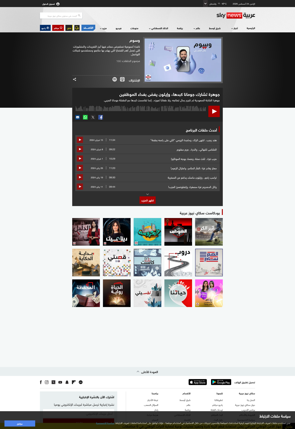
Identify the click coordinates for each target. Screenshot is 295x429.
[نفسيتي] (147, 293)
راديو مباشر (217, 404)
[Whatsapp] (85, 117)
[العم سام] (209, 262)
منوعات (134, 28)
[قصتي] (117, 262)
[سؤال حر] (209, 293)
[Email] (77, 117)
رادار (156, 409)
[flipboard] (74, 382)
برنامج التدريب (248, 409)
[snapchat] (67, 382)
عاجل (69, 28)
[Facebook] (100, 117)
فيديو (119, 28)
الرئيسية (251, 28)
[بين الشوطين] (178, 232)
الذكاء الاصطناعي (159, 28)
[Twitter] (93, 117)
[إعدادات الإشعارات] (77, 28)
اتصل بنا (251, 399)
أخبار (236, 28)
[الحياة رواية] (117, 293)
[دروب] (178, 262)
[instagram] (47, 382)
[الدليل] (86, 232)
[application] (141, 114)
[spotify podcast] (114, 79)
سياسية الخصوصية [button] (105, 423)
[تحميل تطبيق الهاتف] (209, 382)
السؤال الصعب (151, 404)
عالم (198, 28)
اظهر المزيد (147, 200)
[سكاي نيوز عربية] (236, 15)
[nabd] (81, 382)
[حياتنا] (178, 293)
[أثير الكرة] (209, 232)
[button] (58, 28)
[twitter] (53, 382)
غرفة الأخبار (152, 399)
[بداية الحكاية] (86, 262)
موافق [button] (20, 423)
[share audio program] (74, 79)
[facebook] (41, 382)
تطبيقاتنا (218, 399)
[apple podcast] (122, 79)
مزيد (104, 28)
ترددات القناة (217, 409)
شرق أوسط (215, 28)
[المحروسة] (147, 232)
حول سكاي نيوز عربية (245, 404)
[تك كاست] (147, 262)
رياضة (180, 28)
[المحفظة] (86, 293)
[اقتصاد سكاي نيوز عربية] (88, 28)
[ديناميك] (117, 232)
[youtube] (60, 382)
